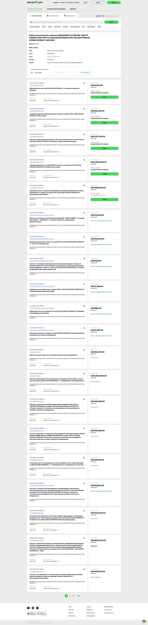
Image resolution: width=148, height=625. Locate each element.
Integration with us (108, 613)
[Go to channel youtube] (33, 607)
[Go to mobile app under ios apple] (31, 613)
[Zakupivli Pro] (35, 2)
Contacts (62, 2)
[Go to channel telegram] (37, 607)
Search (111, 22)
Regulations (89, 609)
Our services (69, 2)
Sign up (114, 2)
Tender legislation (90, 616)
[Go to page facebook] (28, 607)
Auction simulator (90, 613)
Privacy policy (71, 616)
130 (78, 596)
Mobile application (108, 606)
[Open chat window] (144, 621)
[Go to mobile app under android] (41, 613)
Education (56, 2)
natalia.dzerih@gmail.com (53, 56)
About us (76, 2)
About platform (108, 609)
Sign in (98, 2)
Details (104, 97)
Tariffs (69, 606)
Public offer (71, 609)
